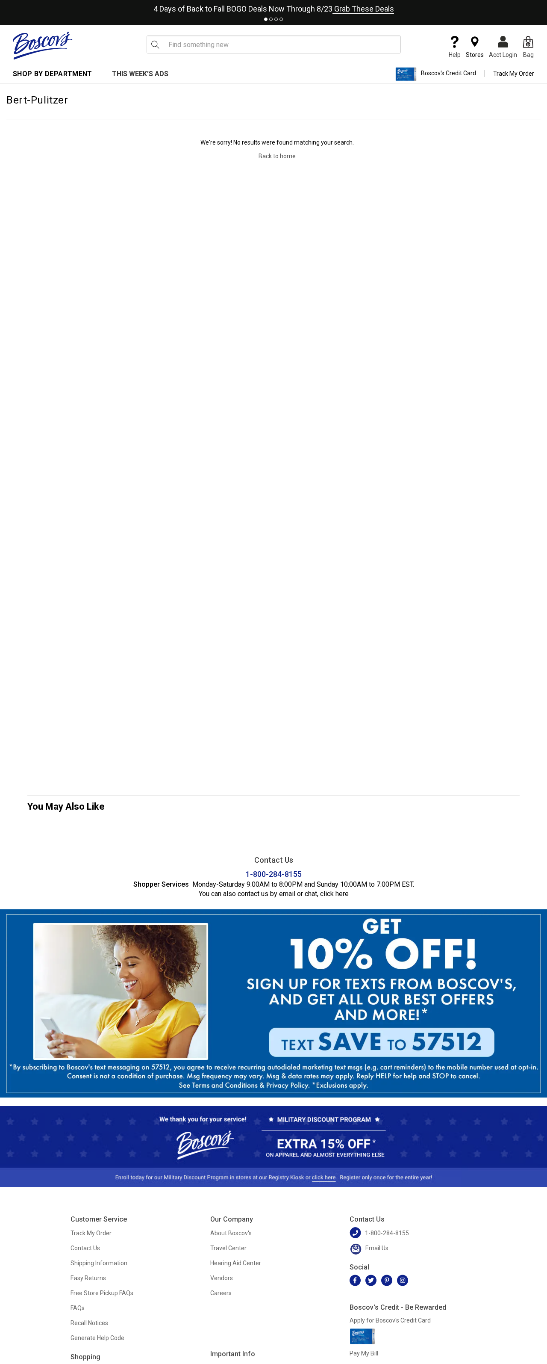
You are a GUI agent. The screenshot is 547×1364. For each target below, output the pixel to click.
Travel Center (228, 1248)
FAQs (78, 1308)
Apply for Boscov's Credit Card (390, 1320)
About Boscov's (231, 1233)
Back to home (277, 156)
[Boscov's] (43, 45)
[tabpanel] (273, 7)
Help (455, 54)
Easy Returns (88, 1278)
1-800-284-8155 (274, 874)
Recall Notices (89, 1323)
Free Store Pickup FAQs (102, 1293)
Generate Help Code (97, 1337)
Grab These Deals (363, 8)
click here (334, 894)
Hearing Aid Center (235, 1263)
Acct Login (503, 54)
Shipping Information (99, 1263)
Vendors (221, 1278)
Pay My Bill (364, 1353)
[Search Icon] (155, 44)
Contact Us (85, 1248)
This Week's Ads (140, 74)
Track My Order (513, 73)
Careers (221, 1293)
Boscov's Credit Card (448, 73)
